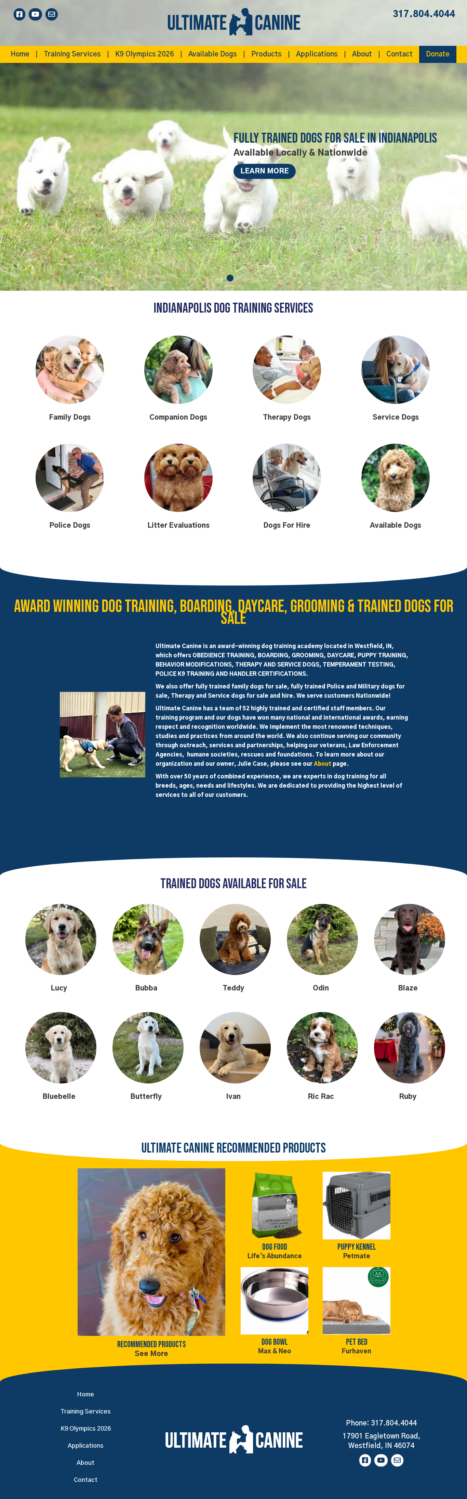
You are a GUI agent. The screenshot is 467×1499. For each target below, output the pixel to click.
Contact (399, 54)
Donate (438, 54)
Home (20, 54)
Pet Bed (357, 1342)
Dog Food (274, 1247)
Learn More (264, 171)
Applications (317, 54)
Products (266, 54)
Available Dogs (212, 54)
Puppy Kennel (356, 1247)
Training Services (72, 54)
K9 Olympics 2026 (144, 54)
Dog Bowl (275, 1342)
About (362, 54)
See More (151, 1354)
